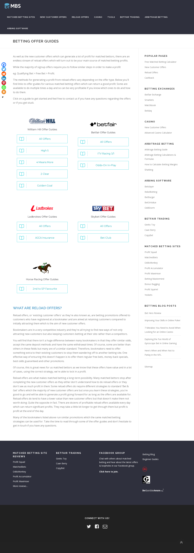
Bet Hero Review (153, 313)
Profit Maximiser (153, 273)
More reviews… (20, 486)
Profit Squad (151, 252)
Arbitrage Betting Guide (156, 149)
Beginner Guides (150, 459)
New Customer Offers (53, 17)
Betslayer (149, 186)
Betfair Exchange (153, 94)
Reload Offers (80, 17)
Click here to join (108, 471)
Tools (111, 17)
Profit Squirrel (151, 289)
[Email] (105, 526)
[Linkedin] (4, 78)
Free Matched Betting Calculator (160, 61)
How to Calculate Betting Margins (161, 164)
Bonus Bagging (152, 284)
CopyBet (149, 235)
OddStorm (150, 207)
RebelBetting (151, 191)
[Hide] (3, 97)
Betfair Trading (130, 17)
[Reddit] (4, 73)
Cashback (149, 77)
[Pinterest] (4, 83)
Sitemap (149, 366)
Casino (98, 17)
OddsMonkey (151, 262)
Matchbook (150, 105)
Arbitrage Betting (156, 17)
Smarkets (149, 99)
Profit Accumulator (154, 268)
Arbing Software (17, 28)
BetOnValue (150, 202)
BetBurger (150, 197)
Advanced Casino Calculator (158, 132)
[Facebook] (4, 64)
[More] (4, 92)
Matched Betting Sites (21, 17)
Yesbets (148, 294)
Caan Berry (150, 229)
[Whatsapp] (4, 87)
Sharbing (149, 169)
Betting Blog (148, 454)
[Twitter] (4, 69)
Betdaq (148, 110)
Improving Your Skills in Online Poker (162, 320)
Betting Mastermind (154, 278)
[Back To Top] (181, 542)
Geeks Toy (150, 224)
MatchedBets (151, 257)
